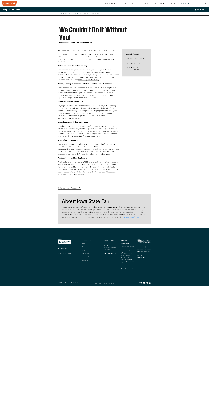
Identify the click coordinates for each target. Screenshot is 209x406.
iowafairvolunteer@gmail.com (69, 118)
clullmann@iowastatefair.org (88, 80)
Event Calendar (126, 269)
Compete (145, 3)
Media (66, 13)
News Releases (75, 13)
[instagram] (198, 10)
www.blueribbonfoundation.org (82, 136)
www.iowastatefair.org (105, 59)
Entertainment (110, 3)
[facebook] (196, 10)
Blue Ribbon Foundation (141, 256)
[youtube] (200, 10)
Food (133, 3)
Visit (123, 3)
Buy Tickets (184, 3)
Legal (100, 283)
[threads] (203, 10)
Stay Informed (109, 253)
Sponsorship (85, 253)
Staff (96, 283)
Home (60, 13)
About (171, 3)
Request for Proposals (88, 256)
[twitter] (205, 10)
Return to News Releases (67, 188)
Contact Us (85, 260)
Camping (84, 246)
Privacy (105, 283)
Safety (83, 250)
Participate (158, 3)
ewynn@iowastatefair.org (74, 98)
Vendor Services (86, 240)
